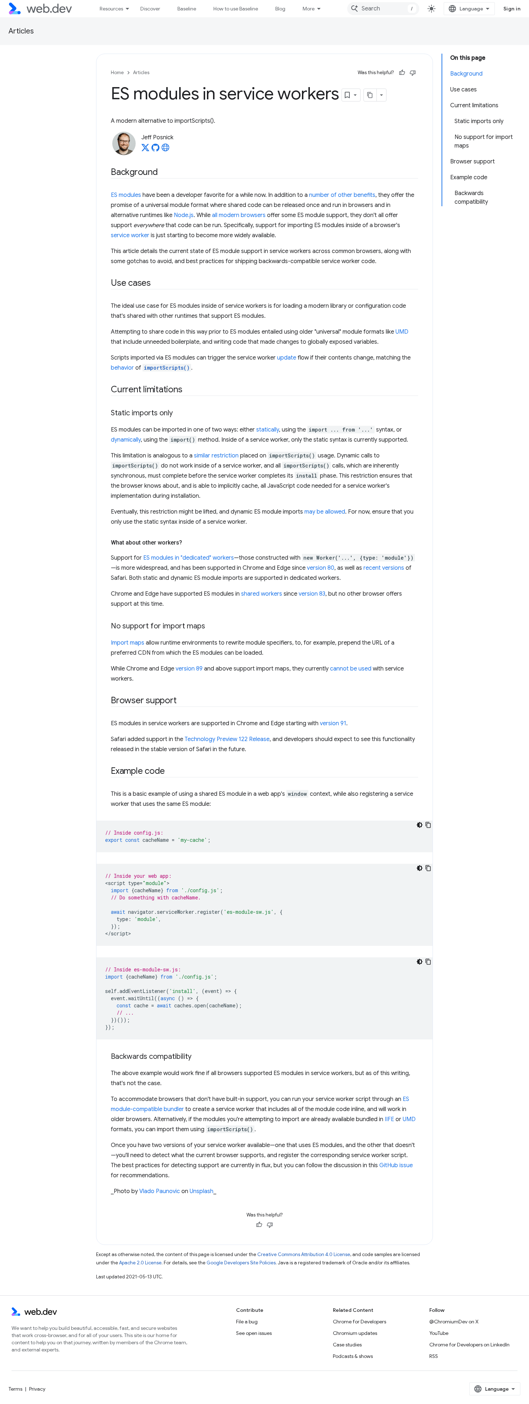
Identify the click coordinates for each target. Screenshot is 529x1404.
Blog (280, 8)
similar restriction (216, 455)
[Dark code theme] (419, 825)
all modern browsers (239, 215)
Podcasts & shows (353, 1356)
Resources (111, 8)
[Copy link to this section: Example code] (171, 771)
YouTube (438, 1333)
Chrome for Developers (359, 1321)
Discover (150, 8)
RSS (433, 1356)
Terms (15, 1389)
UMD (401, 331)
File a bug (247, 1321)
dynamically (126, 439)
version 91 (333, 723)
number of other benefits (342, 195)
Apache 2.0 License (140, 1263)
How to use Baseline (235, 8)
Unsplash (201, 1191)
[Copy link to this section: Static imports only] (179, 413)
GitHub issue (396, 1165)
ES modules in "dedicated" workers (188, 557)
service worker (130, 235)
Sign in (512, 8)
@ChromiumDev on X (454, 1321)
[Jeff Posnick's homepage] (165, 150)
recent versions (383, 568)
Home (117, 72)
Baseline (186, 8)
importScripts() (167, 367)
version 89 (189, 668)
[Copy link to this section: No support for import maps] (211, 626)
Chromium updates (355, 1333)
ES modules (126, 195)
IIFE (389, 1119)
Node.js (184, 215)
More (309, 8)
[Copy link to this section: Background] (164, 172)
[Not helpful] (412, 72)
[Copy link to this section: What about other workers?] (188, 542)
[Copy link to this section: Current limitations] (188, 390)
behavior (122, 367)
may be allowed (324, 511)
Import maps (127, 642)
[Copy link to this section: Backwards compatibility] (197, 1057)
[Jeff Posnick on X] (145, 150)
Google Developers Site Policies (241, 1263)
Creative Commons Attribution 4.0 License (303, 1254)
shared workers (261, 593)
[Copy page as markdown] (370, 95)
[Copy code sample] (428, 825)
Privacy (37, 1389)
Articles (21, 31)
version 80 (320, 568)
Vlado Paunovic (159, 1191)
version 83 (312, 593)
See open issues (254, 1333)
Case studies (347, 1344)
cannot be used (350, 668)
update (286, 357)
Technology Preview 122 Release (227, 739)
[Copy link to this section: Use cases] (157, 283)
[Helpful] (402, 72)
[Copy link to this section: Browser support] (182, 701)
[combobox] (383, 8)
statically (267, 429)
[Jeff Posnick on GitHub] (155, 150)
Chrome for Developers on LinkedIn (469, 1344)
